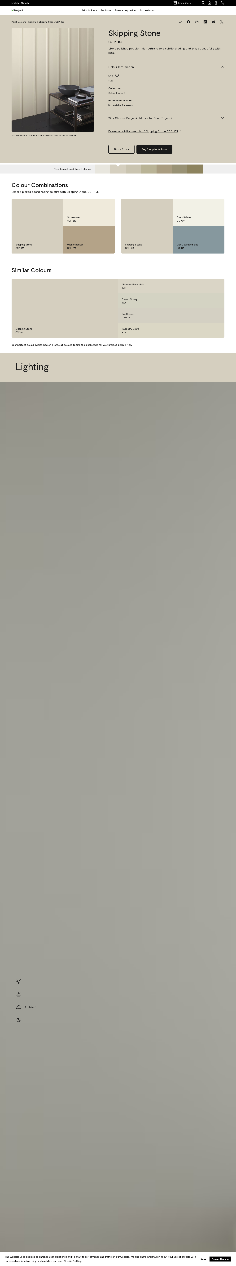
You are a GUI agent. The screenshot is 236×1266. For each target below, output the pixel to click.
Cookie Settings (73, 1260)
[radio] (18, 981)
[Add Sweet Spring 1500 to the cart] (208, 301)
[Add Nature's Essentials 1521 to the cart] (208, 286)
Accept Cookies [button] (220, 1259)
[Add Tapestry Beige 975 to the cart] (208, 330)
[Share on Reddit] (213, 22)
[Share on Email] (197, 22)
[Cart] (222, 3)
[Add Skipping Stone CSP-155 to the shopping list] (56, 204)
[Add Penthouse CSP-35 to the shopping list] (217, 315)
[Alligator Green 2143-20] (195, 169)
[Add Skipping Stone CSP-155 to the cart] (47, 204)
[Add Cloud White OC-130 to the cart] (208, 204)
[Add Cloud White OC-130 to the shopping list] (217, 204)
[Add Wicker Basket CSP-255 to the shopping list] (108, 232)
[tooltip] (117, 75)
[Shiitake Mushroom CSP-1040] (164, 169)
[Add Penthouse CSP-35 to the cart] (208, 315)
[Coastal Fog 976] (133, 169)
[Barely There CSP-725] (102, 169)
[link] (216, 3)
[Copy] (180, 22)
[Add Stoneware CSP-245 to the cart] (99, 204)
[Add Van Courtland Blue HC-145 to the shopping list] (217, 232)
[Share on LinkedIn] (205, 22)
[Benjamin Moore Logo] (22, 10)
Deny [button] (203, 1259)
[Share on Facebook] (188, 22)
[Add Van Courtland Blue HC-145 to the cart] (208, 232)
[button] (203, 3)
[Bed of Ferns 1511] (179, 169)
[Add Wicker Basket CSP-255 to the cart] (99, 232)
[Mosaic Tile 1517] (149, 169)
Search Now (125, 344)
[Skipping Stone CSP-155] (118, 169)
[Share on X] (222, 22)
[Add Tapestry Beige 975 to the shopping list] (217, 330)
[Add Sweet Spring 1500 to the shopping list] (217, 301)
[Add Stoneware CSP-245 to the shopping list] (108, 204)
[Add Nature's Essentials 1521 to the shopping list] (217, 286)
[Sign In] (210, 3)
